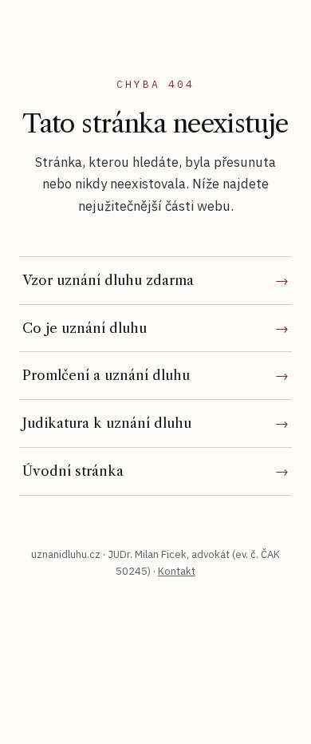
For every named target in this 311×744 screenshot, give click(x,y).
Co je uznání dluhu (84, 328)
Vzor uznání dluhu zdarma (108, 280)
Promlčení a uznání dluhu (106, 375)
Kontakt (176, 571)
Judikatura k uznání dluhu (106, 423)
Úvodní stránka (73, 471)
